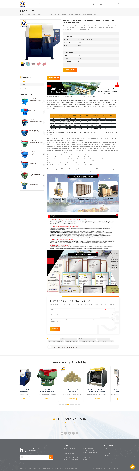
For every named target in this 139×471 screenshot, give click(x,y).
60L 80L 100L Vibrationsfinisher (33, 183)
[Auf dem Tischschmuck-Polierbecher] (25, 165)
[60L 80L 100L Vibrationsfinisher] (25, 186)
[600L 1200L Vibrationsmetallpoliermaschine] (25, 122)
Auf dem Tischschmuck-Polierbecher (35, 162)
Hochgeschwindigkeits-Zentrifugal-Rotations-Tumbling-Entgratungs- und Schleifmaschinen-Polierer (84, 309)
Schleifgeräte (24, 84)
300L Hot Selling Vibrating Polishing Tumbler (34, 153)
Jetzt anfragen (70, 69)
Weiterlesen (32, 398)
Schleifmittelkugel (87, 457)
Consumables (23, 88)
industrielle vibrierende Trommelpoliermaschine (89, 449)
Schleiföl (85, 459)
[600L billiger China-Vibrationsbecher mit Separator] (25, 112)
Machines (28, 14)
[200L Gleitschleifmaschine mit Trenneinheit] (25, 175)
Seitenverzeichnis (95, 468)
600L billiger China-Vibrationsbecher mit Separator (34, 110)
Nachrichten (65, 4)
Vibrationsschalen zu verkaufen (70, 457)
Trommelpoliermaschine (71, 341)
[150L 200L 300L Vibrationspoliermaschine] (25, 101)
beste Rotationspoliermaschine (105, 341)
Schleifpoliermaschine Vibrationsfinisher (68, 454)
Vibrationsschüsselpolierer (69, 448)
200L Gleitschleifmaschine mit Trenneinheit (34, 174)
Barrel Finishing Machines (38, 14)
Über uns (74, 4)
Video (81, 4)
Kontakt (87, 4)
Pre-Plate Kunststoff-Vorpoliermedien (57, 390)
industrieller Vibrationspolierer (90, 452)
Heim (39, 4)
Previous (19, 385)
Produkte (46, 4)
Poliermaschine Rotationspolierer (87, 341)
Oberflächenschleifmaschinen (56, 341)
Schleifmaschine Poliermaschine (68, 338)
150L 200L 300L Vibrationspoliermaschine (35, 99)
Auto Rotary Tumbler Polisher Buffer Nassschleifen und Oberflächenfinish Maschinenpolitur (82, 391)
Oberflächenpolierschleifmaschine (87, 338)
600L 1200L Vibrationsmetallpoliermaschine (35, 120)
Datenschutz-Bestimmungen (111, 468)
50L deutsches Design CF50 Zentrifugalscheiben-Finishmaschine (107, 391)
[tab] (53, 78)
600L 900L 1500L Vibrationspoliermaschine (35, 141)
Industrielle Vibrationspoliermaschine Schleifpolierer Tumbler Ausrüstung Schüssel (32, 391)
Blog (105, 460)
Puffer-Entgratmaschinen (103, 338)
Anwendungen (55, 4)
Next (119, 385)
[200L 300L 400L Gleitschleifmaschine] (25, 133)
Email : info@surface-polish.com (69, 423)
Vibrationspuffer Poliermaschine (70, 459)
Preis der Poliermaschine (69, 451)
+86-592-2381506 (72, 419)
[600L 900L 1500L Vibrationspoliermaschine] (25, 143)
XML (102, 468)
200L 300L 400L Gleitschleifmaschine (34, 131)
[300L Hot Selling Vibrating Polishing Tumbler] (25, 154)
